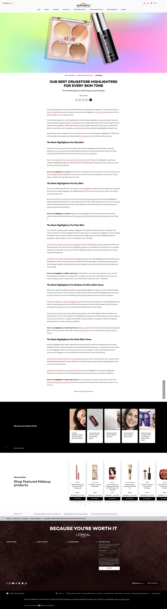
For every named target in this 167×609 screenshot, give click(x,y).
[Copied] (83, 100)
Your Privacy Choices (31, 605)
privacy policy (124, 599)
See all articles (19, 448)
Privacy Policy (99, 593)
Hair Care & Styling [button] (79, 9)
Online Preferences (119, 593)
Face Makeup (98, 75)
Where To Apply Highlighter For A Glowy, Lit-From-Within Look (47, 513)
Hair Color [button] (66, 9)
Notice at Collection (47, 605)
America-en (61, 593)
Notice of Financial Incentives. (107, 564)
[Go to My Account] (151, 3)
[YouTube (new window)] (13, 583)
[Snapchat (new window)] (23, 583)
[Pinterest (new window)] (19, 583)
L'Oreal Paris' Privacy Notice (113, 563)
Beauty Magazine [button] (112, 9)
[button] (164, 390)
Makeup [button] (47, 9)
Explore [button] (123, 9)
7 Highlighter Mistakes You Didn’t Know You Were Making (76, 513)
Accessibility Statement (109, 593)
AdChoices (111, 599)
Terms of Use (127, 593)
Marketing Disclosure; (105, 562)
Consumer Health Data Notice (88, 593)
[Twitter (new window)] (16, 583)
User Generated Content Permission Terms (140, 593)
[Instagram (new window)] (10, 583)
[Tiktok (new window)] (26, 583)
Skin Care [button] (56, 9)
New (39, 9)
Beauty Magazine (69, 75)
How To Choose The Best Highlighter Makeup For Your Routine (104, 513)
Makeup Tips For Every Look (85, 75)
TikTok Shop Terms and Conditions (73, 593)
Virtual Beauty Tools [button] (96, 9)
